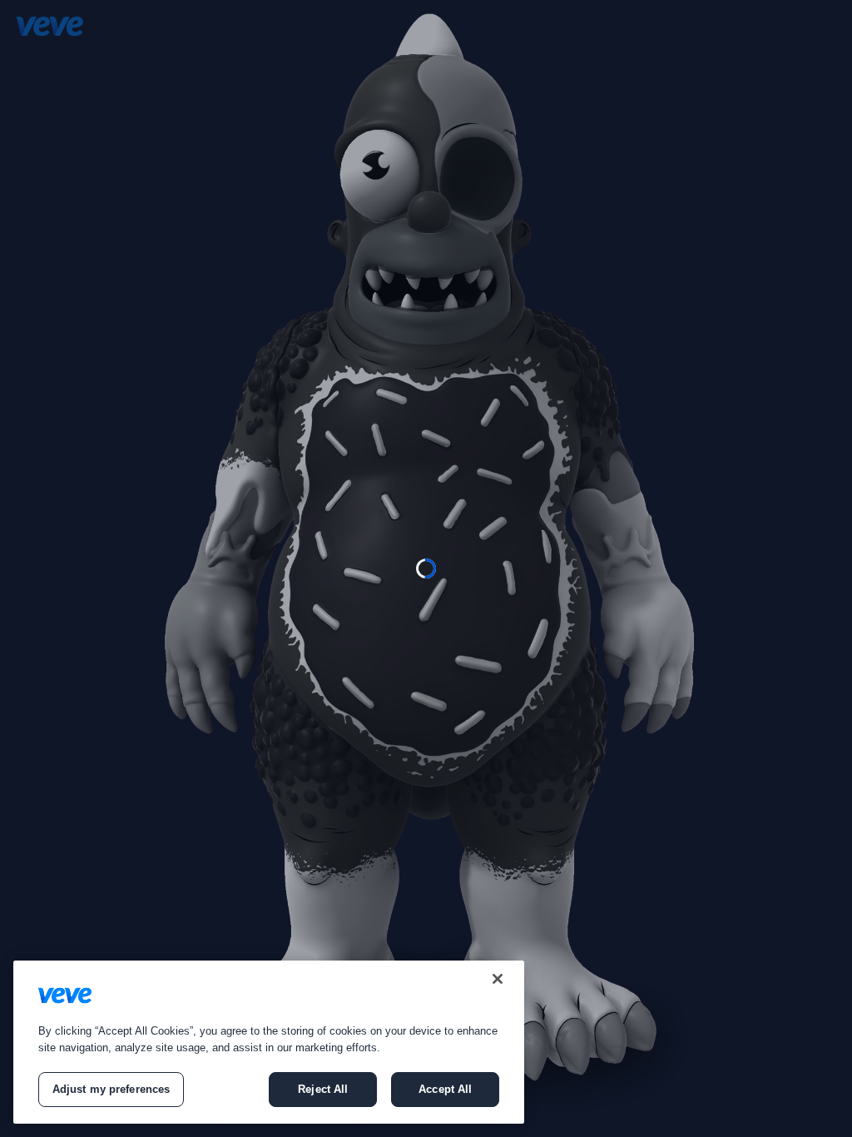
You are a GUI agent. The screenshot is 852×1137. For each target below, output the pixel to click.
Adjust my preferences (111, 1089)
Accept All (445, 1089)
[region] (268, 1042)
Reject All (323, 1089)
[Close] (497, 979)
